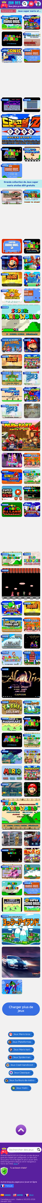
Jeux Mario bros (21, 1034)
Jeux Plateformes (21, 1042)
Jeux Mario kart (22, 1049)
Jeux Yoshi (21, 1088)
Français (8, 1186)
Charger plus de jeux (21, 1009)
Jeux (16, 1164)
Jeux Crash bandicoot (21, 1065)
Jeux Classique (22, 1072)
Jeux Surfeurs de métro (21, 1080)
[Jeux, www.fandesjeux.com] (15, 4)
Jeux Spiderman (21, 1057)
